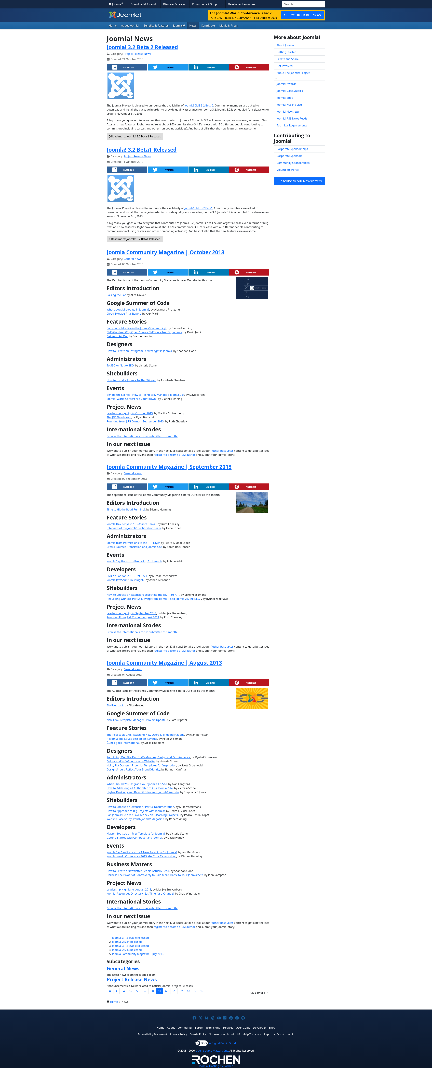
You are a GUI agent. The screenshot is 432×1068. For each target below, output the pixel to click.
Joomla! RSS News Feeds (292, 118)
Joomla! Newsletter (289, 111)
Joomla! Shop (285, 98)
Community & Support (206, 4)
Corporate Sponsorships (292, 149)
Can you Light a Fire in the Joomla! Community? (136, 328)
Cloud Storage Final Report (124, 313)
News (192, 25)
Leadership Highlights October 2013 (130, 413)
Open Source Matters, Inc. (212, 1050)
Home (113, 25)
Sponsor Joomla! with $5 (224, 1034)
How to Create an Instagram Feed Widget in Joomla (139, 351)
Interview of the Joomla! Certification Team (134, 528)
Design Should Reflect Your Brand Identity (133, 769)
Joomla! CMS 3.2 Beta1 (198, 208)
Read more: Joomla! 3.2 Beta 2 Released (136, 136)
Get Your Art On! (117, 336)
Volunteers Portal (288, 170)
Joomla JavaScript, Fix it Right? (125, 580)
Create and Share (288, 59)
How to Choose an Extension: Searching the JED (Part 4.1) (143, 595)
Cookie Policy (198, 1034)
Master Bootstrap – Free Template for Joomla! (136, 833)
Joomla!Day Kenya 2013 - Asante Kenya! (131, 524)
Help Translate (252, 1034)
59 (159, 991)
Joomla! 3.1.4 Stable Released (130, 946)
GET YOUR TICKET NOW (302, 15)
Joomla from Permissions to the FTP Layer (133, 543)
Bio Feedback (115, 705)
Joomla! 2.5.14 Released (127, 942)
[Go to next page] (195, 991)
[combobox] (303, 4)
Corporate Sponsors (290, 156)
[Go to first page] (110, 991)
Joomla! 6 (179, 25)
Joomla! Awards (286, 84)
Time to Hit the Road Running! (126, 509)
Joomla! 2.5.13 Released (127, 950)
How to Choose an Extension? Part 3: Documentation (140, 807)
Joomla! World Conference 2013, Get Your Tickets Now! (141, 856)
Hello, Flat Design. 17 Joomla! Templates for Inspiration (141, 765)
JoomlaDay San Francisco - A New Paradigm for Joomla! (142, 852)
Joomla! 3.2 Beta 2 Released (142, 47)
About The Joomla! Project (293, 73)
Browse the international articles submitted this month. (142, 436)
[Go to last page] (201, 991)
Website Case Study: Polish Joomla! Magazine (135, 819)
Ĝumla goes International (123, 743)
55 (130, 991)
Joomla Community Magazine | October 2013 (165, 252)
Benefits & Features (156, 25)
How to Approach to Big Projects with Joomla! (136, 811)
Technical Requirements (292, 125)
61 (174, 991)
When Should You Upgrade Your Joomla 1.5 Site (137, 784)
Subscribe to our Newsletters (299, 181)
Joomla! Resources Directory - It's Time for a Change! (140, 893)
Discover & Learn (174, 4)
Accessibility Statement (152, 1034)
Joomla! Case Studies (290, 91)
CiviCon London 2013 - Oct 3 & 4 (127, 576)
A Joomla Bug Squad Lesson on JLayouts (132, 739)
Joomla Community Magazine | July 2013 (138, 954)
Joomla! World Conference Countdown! (131, 399)
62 (181, 991)
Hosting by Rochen (216, 1066)
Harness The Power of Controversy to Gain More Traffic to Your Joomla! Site (155, 875)
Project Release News (137, 54)
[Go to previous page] (117, 991)
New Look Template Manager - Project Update (136, 720)
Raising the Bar (116, 295)
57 (144, 991)
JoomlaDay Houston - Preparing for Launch (134, 561)
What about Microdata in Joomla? (128, 309)
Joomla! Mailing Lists (290, 104)
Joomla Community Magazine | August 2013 (164, 662)
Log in (290, 1034)
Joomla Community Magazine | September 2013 (169, 466)
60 (166, 991)
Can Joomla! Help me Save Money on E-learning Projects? (143, 815)
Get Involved (285, 66)
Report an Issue (274, 1034)
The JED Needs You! (119, 417)
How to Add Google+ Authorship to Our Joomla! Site (140, 788)
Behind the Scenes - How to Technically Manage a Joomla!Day (145, 395)
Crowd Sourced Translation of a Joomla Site (134, 547)
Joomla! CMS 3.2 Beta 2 (198, 105)
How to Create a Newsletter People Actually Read (138, 871)
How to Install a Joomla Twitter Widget (131, 380)
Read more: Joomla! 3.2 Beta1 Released (135, 239)
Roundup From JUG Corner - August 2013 (133, 617)
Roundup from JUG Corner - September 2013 (135, 421)
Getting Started (286, 52)
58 (152, 991)
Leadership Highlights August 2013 (129, 889)
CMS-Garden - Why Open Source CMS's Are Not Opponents (144, 332)
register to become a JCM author (174, 455)
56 (137, 991)
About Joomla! (130, 25)
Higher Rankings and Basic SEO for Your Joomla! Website (143, 792)
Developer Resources (242, 4)
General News (133, 259)
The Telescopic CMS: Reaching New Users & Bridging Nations (145, 735)
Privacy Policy (178, 1034)
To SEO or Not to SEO (120, 365)
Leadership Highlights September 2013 (131, 613)
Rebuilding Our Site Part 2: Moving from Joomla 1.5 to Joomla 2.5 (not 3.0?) (154, 599)
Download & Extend (143, 4)
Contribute (208, 25)
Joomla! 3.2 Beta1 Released (142, 149)
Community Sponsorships (293, 163)
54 (123, 991)
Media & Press (228, 25)
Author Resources (222, 451)
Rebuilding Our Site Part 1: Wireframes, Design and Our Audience (148, 757)
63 (188, 991)
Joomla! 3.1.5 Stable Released (130, 938)
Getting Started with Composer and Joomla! (134, 837)
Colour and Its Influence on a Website (131, 761)
